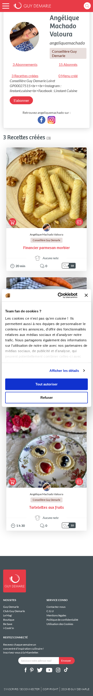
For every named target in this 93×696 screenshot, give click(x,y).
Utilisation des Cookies (59, 623)
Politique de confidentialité (62, 619)
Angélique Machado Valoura (46, 234)
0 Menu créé (68, 76)
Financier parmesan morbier (46, 248)
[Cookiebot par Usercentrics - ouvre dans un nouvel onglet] (58, 295)
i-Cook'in (8, 628)
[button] (5, 6)
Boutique (8, 619)
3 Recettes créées (25, 76)
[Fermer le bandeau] (86, 295)
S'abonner (21, 100)
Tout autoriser (46, 384)
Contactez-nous (55, 606)
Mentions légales (56, 615)
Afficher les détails (64, 371)
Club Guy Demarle (14, 611)
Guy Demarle (11, 606)
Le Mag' (7, 615)
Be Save (7, 624)
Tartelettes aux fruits (46, 508)
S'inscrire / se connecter (22, 689)
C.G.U (50, 611)
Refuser (46, 397)
